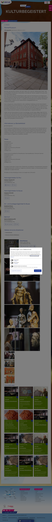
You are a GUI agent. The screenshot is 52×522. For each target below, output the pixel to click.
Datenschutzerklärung (34, 255)
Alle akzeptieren (38, 270)
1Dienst (15, 260)
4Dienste (16, 263)
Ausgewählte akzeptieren (16, 270)
